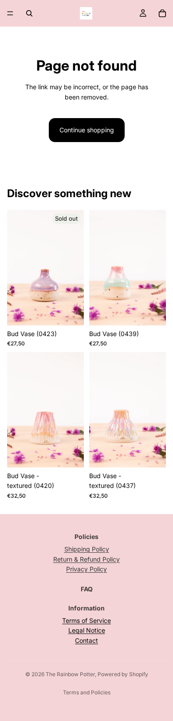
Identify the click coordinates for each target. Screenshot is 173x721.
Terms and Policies (86, 692)
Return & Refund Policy (86, 559)
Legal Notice (86, 630)
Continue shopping (86, 130)
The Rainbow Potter (70, 674)
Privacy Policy (86, 569)
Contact (86, 640)
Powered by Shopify (123, 674)
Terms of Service (86, 620)
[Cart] (162, 13)
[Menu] (10, 13)
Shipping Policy (86, 549)
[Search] (29, 13)
